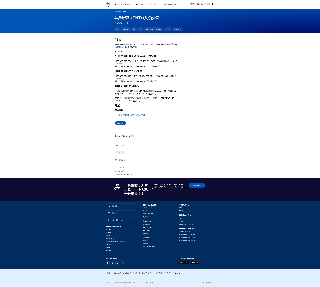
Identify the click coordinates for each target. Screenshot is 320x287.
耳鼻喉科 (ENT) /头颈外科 (137, 18)
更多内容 (177, 29)
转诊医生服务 (123, 47)
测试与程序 (125, 29)
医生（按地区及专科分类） (154, 29)
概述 (117, 29)
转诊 (128, 23)
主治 (134, 29)
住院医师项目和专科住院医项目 (132, 115)
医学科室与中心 (121, 11)
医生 (140, 29)
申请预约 (120, 123)
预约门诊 (119, 23)
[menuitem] (117, 29)
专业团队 (167, 29)
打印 (121, 152)
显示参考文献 (120, 160)
